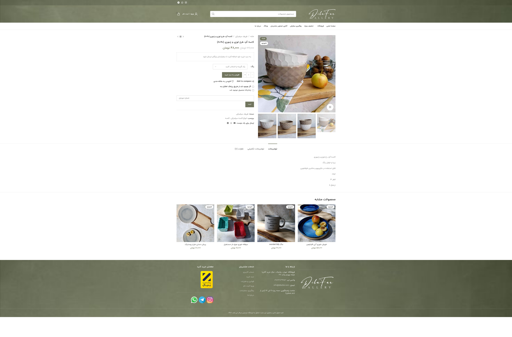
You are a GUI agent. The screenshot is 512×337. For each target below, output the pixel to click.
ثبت (249, 104)
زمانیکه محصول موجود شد (240, 90)
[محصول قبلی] (183, 36)
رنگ (252, 66)
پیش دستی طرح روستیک (195, 244)
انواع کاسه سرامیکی (239, 118)
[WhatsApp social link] (182, 3)
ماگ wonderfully (276, 244)
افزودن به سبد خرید (232, 75)
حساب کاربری (248, 272)
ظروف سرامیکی (241, 36)
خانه (252, 36)
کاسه (227, 118)
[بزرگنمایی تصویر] (330, 107)
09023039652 (280, 280)
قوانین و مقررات (247, 281)
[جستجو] (213, 14)
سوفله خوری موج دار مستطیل (236, 244)
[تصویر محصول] (195, 223)
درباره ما (250, 295)
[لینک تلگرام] (178, 3)
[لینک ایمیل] (234, 123)
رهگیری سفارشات (247, 290)
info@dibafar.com (281, 285)
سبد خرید (250, 277)
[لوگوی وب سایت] (322, 14)
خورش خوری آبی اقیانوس (316, 244)
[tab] (272, 148)
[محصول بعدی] (178, 36)
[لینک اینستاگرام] (186, 3)
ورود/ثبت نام (248, 286)
